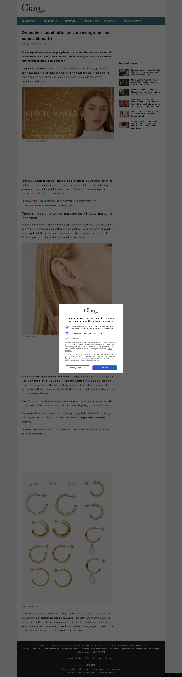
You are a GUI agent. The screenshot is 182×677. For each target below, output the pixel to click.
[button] (91, 338)
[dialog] (91, 338)
